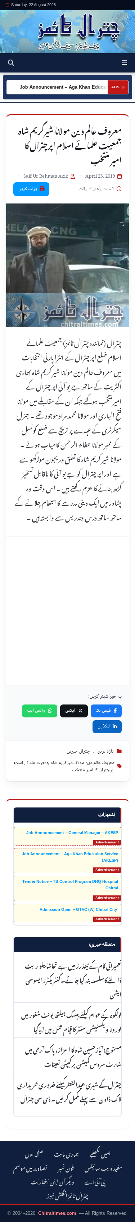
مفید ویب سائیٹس (103, 1167)
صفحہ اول (34, 1153)
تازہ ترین (105, 751)
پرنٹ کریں (27, 189)
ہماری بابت (66, 1153)
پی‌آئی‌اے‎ (95, 1181)
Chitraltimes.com (57, 1213)
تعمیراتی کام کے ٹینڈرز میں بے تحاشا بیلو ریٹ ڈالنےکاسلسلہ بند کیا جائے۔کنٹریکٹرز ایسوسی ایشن (73, 979)
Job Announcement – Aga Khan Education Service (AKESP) (70, 857)
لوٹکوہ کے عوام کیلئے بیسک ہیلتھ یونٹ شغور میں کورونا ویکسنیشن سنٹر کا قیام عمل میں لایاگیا (71, 1021)
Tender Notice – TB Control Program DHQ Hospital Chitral (70, 884)
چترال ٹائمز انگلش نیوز (68, 1195)
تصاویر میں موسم (30, 1167)
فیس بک (103, 711)
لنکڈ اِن (104, 726)
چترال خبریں (78, 751)
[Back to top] (12, 1215)
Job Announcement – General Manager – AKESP (72, 832)
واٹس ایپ (36, 711)
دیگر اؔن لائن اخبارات (52, 1181)
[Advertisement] (67, 611)
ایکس (70, 711)
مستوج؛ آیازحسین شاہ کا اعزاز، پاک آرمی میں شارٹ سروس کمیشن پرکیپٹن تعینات (73, 1056)
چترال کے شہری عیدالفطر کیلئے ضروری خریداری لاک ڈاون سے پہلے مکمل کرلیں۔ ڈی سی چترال (69, 1091)
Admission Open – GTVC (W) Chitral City (79, 909)
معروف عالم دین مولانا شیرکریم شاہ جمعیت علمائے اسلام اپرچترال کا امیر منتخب (63, 766)
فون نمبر (66, 1167)
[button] (124, 63)
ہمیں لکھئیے (100, 1153)
